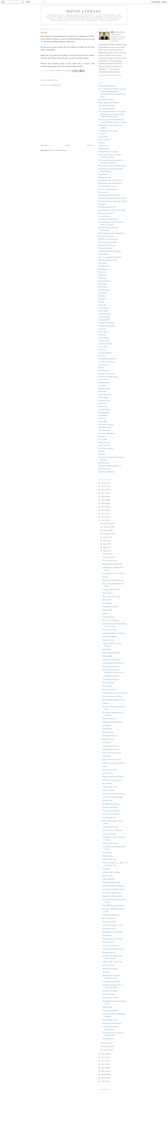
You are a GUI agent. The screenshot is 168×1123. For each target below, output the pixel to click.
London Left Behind (110, 636)
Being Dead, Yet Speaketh (112, 1023)
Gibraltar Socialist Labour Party (109, 195)
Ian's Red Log (103, 406)
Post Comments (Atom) (58, 150)
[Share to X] (78, 70)
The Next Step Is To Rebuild (113, 830)
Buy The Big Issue (109, 689)
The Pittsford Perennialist (107, 358)
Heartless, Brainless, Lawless (113, 925)
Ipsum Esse (102, 355)
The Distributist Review (106, 207)
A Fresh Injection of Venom (112, 696)
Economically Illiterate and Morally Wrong (112, 957)
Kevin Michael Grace (106, 448)
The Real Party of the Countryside (115, 693)
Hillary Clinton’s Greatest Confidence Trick (112, 976)
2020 (103, 503)
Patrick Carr (102, 275)
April (105, 551)
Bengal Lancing (108, 739)
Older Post (90, 145)
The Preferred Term (109, 921)
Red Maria (102, 296)
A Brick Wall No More (111, 827)
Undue (105, 613)
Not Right (106, 972)
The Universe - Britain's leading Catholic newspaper (109, 155)
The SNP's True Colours (111, 804)
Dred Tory (102, 454)
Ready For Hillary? (109, 994)
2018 (103, 510)
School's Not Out (109, 790)
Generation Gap (108, 640)
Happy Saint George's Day (112, 759)
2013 (103, 1057)
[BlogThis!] (75, 70)
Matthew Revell (104, 430)
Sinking (105, 766)
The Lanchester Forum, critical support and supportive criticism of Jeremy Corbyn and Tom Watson (112, 114)
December (107, 523)
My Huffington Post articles (108, 131)
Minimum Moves (109, 952)
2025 (103, 486)
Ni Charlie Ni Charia (110, 560)
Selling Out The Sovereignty (113, 722)
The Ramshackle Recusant (107, 376)
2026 (103, 483)
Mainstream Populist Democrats (109, 466)
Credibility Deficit (109, 928)
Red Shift (101, 142)
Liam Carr (102, 272)
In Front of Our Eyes (110, 629)
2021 (103, 500)
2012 (103, 1061)
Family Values (108, 773)
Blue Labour (102, 192)
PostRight (102, 204)
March (105, 1043)
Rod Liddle (102, 284)
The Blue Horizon (109, 817)
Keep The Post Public (106, 236)
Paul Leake (102, 305)
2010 (103, 1067)
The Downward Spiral (110, 1010)
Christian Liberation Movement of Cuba (112, 201)
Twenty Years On (109, 557)
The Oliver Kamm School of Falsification (108, 228)
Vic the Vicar (103, 379)
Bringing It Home (109, 965)
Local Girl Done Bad (110, 1020)
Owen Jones (102, 263)
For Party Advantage (110, 991)
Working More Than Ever (112, 749)
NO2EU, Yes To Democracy (108, 239)
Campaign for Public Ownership (109, 251)
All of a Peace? (108, 593)
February (106, 1046)
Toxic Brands (107, 603)
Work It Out (107, 600)
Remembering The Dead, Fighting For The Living (115, 624)
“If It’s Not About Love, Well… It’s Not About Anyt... (115, 863)
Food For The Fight (109, 769)
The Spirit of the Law (110, 735)
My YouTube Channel (106, 99)
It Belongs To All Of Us (111, 810)
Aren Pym (101, 133)
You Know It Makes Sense (112, 892)
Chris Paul (102, 385)
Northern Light (108, 856)
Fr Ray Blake (103, 311)
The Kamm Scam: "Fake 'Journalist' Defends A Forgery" (110, 223)
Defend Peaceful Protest (106, 245)
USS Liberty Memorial (106, 471)
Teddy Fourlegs (103, 148)
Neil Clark (102, 278)
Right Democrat (104, 463)
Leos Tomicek (103, 364)
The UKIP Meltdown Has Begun (114, 905)
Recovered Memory (110, 918)
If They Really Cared (110, 843)
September (107, 533)
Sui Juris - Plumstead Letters (108, 189)
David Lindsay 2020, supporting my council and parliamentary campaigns (112, 120)
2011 (103, 1064)
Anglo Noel (102, 403)
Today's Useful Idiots (110, 807)
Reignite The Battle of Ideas (113, 896)
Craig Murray (103, 415)
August (106, 537)
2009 (103, 1071)
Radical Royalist (104, 442)
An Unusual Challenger (111, 666)
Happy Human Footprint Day (113, 776)
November (107, 527)
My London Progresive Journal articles (112, 165)
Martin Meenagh (104, 394)
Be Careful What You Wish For (114, 886)
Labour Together (104, 139)
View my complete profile (109, 75)
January (106, 1050)
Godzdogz (102, 329)
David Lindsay (84, 11)
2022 (103, 496)
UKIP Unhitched (108, 879)
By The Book (107, 783)
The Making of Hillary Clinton (114, 889)
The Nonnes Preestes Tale (112, 882)
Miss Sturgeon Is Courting (112, 939)
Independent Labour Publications (110, 183)
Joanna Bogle (103, 346)
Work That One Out (109, 718)
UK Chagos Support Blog (107, 242)
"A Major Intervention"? (111, 676)
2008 (103, 1074)
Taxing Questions (109, 1038)
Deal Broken (107, 935)
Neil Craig (102, 418)
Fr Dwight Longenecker (106, 326)
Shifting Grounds (104, 177)
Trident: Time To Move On (112, 962)
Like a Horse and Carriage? (112, 752)
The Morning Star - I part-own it (109, 180)
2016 (103, 517)
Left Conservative (104, 469)
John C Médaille (104, 445)
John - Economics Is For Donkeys (110, 257)
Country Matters (108, 617)
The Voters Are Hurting (111, 620)
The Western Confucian (106, 361)
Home (68, 145)
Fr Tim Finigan (103, 308)
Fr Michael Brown (104, 314)
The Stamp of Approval (111, 679)
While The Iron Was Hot (111, 814)
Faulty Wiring (108, 610)
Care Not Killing (104, 216)
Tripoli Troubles (108, 732)
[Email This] (73, 70)
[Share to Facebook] (80, 70)
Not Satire (106, 869)
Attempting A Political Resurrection (111, 1027)
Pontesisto (102, 349)
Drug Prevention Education (108, 219)
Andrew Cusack (104, 341)
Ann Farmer (102, 293)
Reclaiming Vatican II (106, 213)
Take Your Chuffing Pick (111, 915)
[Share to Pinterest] (83, 70)
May (105, 547)
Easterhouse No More (110, 606)
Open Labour (103, 136)
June (105, 544)
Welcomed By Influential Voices (114, 699)
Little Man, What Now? (106, 433)
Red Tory (101, 451)
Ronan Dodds (103, 254)
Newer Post (45, 145)
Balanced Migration (105, 248)
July (105, 540)
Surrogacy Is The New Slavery (113, 580)
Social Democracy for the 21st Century (112, 210)
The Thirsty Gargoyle (106, 424)
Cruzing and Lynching (111, 746)
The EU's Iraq (107, 1007)
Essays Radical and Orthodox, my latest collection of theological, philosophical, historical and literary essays (112, 93)
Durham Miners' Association (108, 151)
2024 (103, 489)
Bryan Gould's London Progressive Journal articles (110, 169)
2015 (103, 520)
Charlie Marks (103, 397)
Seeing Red (107, 725)
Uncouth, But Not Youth (111, 589)
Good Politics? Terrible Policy (113, 949)
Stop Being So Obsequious (112, 564)
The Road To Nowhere (111, 945)
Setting (105, 577)
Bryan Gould (103, 174)
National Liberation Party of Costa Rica (112, 198)
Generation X (107, 729)
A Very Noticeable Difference (113, 797)
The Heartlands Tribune (106, 105)
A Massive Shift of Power (111, 872)
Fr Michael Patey (104, 400)
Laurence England (104, 352)
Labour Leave (103, 145)
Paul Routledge (103, 412)
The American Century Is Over (113, 573)
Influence (106, 703)
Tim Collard (102, 439)
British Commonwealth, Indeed (114, 763)
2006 (103, 1081)
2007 (103, 1078)
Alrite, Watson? (103, 331)
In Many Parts (107, 800)
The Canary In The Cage (111, 596)
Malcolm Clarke (104, 388)
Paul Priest (102, 334)
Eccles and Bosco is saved (107, 186)
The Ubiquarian (104, 370)
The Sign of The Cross (106, 373)
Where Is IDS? (108, 656)
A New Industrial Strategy (112, 981)
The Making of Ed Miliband (113, 932)
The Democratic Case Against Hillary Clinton (113, 1033)
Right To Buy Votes (110, 859)
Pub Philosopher (104, 290)
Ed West (101, 302)
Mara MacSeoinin (104, 427)
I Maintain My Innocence (107, 86)
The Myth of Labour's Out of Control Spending (113, 986)
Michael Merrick (104, 281)
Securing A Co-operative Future (114, 793)
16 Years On (107, 742)
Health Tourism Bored (110, 968)
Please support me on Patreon (108, 102)
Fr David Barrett (104, 317)
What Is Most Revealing (111, 652)
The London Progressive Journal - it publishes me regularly (111, 161)
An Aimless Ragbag (110, 833)
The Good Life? (108, 942)
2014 (103, 1054)
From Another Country (111, 997)
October (106, 530)
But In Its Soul (108, 875)
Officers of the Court (110, 787)
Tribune (101, 367)
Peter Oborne (103, 269)
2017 (103, 513)
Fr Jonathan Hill (104, 320)
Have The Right (108, 682)
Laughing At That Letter (111, 659)
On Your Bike (107, 686)
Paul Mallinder (103, 338)
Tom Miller (102, 299)
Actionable (107, 756)
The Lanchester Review (106, 108)
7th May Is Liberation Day (112, 780)
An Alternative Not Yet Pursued (114, 633)
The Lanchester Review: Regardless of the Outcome (113, 671)
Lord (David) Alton (105, 343)
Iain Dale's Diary (104, 409)
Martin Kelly (103, 421)
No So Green (107, 649)
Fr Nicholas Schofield (106, 323)
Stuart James (102, 287)
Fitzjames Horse (104, 382)
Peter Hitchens (103, 266)
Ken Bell (101, 436)
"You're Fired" (107, 852)
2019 (103, 507)
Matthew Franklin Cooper (107, 260)
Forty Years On (108, 553)
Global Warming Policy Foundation (111, 233)
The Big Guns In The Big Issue (113, 663)
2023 (103, 493)
